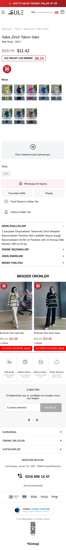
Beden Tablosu (12, 262)
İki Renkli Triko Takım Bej (12, 333)
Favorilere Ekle (29, 285)
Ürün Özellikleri (14, 226)
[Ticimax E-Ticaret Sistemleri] (33, 544)
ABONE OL (50, 407)
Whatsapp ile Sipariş (35, 183)
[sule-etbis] (33, 529)
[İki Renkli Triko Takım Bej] (16, 306)
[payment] (33, 497)
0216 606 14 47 (37, 476)
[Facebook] (29, 420)
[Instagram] (37, 420)
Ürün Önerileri (12, 256)
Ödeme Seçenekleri (15, 249)
